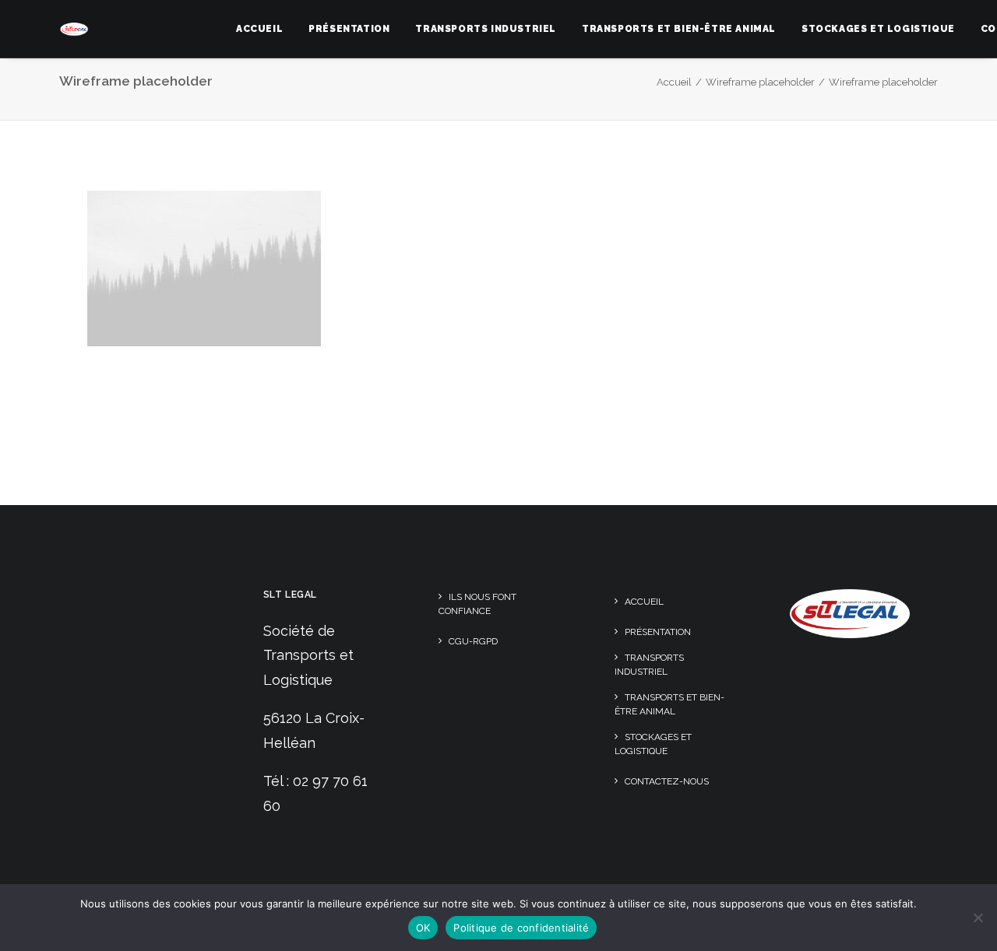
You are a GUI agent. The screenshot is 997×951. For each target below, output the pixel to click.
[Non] (977, 917)
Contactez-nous (667, 781)
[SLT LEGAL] (74, 29)
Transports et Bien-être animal (679, 28)
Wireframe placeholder (760, 82)
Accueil (259, 28)
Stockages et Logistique (878, 28)
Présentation (348, 28)
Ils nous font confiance (477, 603)
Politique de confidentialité (521, 927)
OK (423, 927)
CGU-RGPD (473, 641)
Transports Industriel (485, 28)
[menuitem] (259, 29)
